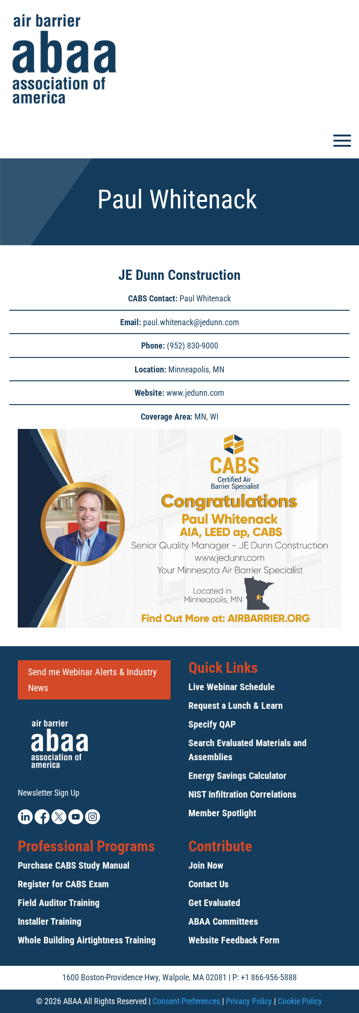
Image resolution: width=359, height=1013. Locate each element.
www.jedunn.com (195, 393)
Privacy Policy (249, 1001)
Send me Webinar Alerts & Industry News (92, 679)
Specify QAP (212, 724)
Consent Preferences (186, 1001)
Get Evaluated (214, 902)
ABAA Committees (223, 921)
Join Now (205, 865)
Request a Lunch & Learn (235, 705)
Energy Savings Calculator (237, 775)
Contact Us (208, 884)
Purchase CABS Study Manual (73, 865)
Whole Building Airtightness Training (87, 940)
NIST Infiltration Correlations (242, 794)
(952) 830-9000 (192, 345)
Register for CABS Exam (63, 884)
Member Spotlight (222, 813)
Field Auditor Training (59, 902)
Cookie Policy (300, 1001)
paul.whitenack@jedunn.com (191, 322)
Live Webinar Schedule (231, 686)
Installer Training (49, 921)
